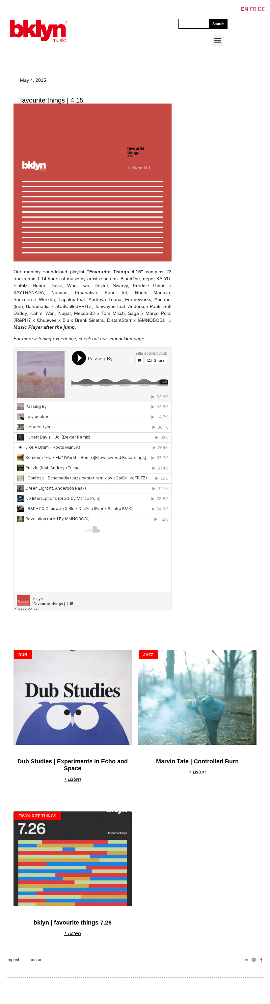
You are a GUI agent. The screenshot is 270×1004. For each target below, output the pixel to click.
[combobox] (193, 24)
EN (244, 9)
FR (253, 9)
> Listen (72, 779)
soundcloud (120, 338)
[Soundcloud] (246, 960)
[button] (217, 40)
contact (37, 959)
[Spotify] (254, 960)
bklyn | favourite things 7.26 (73, 922)
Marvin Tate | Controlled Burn (197, 761)
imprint (13, 959)
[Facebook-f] (261, 960)
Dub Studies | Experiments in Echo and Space (72, 765)
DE (261, 9)
